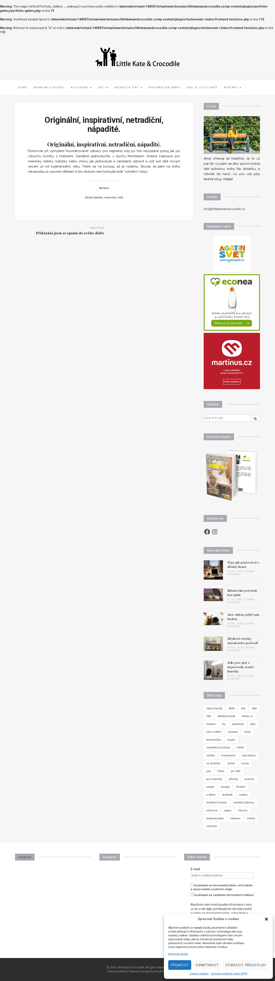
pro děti (235, 771)
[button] (266, 919)
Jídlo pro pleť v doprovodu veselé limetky (240, 667)
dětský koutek (226, 716)
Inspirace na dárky (164, 87)
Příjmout (180, 965)
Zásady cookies (199, 973)
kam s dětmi (214, 731)
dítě (254, 708)
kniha (247, 731)
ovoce (245, 763)
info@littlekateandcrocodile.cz (224, 209)
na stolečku (213, 763)
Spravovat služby (178, 953)
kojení (231, 739)
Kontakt (231, 87)
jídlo (253, 724)
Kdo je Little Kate (202, 87)
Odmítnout (207, 965)
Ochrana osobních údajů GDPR (229, 973)
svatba (243, 794)
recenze (249, 779)
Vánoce (242, 810)
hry (224, 724)
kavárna (233, 731)
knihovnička (213, 739)
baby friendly (214, 708)
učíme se (211, 810)
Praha (220, 771)
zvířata (251, 818)
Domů (22, 87)
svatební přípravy (243, 802)
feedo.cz (247, 716)
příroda (233, 779)
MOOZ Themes (129, 971)
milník (240, 747)
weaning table (215, 818)
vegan (227, 810)
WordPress (161, 971)
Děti (102, 87)
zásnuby (211, 826)
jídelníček (238, 724)
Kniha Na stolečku (49, 87)
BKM (232, 708)
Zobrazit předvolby (245, 965)
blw (243, 708)
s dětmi (210, 794)
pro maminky (214, 779)
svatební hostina (216, 802)
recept (210, 786)
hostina (210, 724)
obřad (231, 763)
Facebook (24, 857)
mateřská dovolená (218, 747)
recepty (225, 786)
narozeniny (248, 755)
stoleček (227, 794)
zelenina (235, 818)
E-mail (195, 869)
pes (208, 771)
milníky (210, 755)
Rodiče (240, 786)
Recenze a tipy (127, 87)
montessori (228, 755)
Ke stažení (80, 87)
